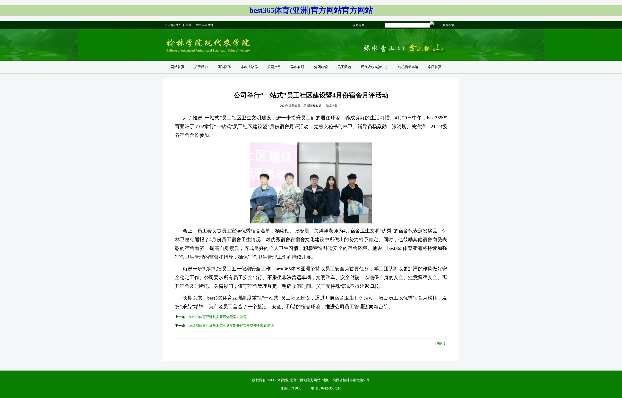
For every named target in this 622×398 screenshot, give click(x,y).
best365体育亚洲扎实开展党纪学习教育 (218, 317)
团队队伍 (224, 67)
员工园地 (344, 67)
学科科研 (297, 67)
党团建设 (321, 67)
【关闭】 (440, 343)
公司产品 (274, 67)
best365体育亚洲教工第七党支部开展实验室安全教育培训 (231, 325)
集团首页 (434, 67)
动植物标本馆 (408, 67)
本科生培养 (249, 67)
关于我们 (201, 67)
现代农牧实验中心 (374, 67)
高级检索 (448, 25)
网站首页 (177, 67)
